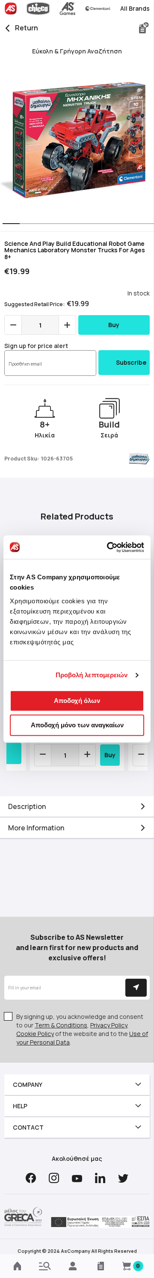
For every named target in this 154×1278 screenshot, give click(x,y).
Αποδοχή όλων (77, 700)
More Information (36, 827)
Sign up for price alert (36, 346)
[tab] (77, 806)
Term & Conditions (61, 1025)
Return (26, 27)
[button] (8, 224)
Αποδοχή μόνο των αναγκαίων (77, 725)
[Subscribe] (136, 988)
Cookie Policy (35, 1034)
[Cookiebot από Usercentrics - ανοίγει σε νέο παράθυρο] (108, 547)
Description (27, 806)
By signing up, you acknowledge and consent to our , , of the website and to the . (82, 1029)
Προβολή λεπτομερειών (92, 675)
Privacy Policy (108, 1025)
